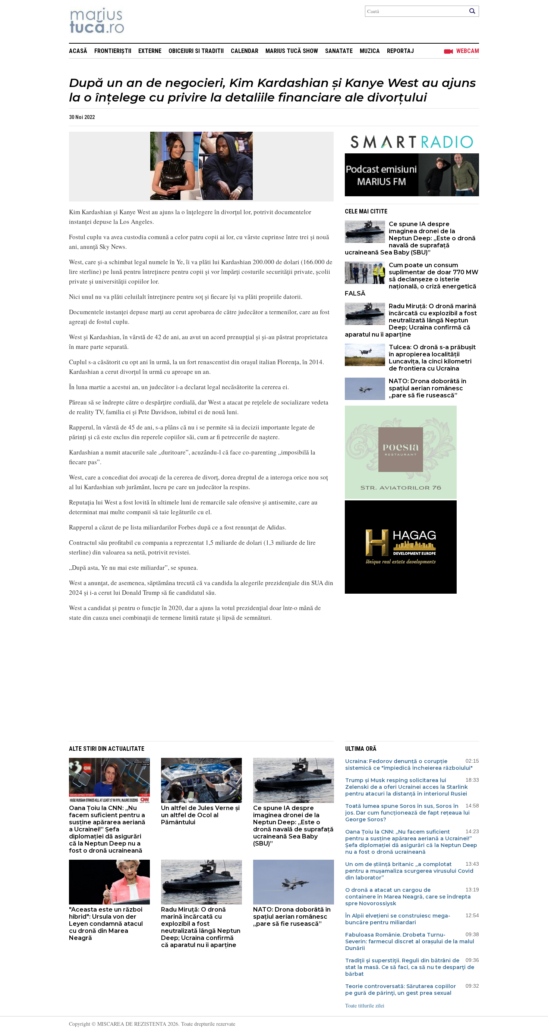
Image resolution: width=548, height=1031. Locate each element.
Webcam (467, 50)
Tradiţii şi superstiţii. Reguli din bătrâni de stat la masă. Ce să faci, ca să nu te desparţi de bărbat (409, 967)
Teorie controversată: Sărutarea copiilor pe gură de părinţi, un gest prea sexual (400, 989)
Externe (149, 50)
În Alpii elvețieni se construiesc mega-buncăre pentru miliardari (397, 919)
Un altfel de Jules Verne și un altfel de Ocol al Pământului (200, 815)
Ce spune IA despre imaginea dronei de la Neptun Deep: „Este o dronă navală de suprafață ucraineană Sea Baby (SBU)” (410, 238)
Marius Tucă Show (291, 50)
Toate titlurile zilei (364, 1005)
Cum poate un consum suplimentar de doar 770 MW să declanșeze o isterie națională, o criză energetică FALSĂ (411, 279)
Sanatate (339, 50)
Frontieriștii (112, 50)
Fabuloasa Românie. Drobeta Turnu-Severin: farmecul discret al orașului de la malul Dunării (409, 941)
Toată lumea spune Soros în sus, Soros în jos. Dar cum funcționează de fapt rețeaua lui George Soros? (407, 813)
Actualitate (126, 748)
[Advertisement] (195, 680)
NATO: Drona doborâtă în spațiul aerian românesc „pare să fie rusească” (427, 388)
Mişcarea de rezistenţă (137, 21)
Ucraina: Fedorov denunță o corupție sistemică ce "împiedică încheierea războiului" (409, 764)
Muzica (370, 50)
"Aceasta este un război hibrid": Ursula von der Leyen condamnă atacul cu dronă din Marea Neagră (106, 923)
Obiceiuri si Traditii (196, 50)
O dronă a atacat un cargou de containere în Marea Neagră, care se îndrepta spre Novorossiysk (408, 897)
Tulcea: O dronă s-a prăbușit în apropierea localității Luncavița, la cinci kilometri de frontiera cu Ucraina (432, 358)
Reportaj (400, 50)
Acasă (78, 50)
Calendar (244, 50)
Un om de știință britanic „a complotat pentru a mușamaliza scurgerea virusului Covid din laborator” (409, 871)
